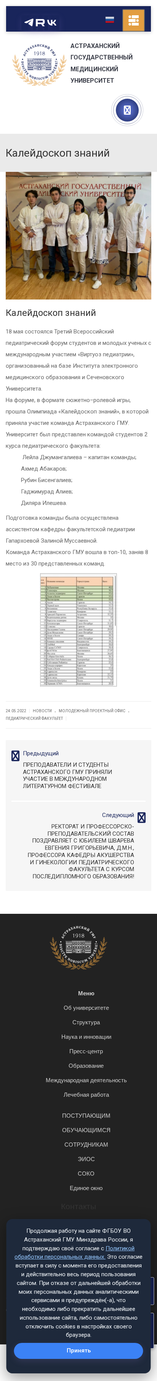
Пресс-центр (86, 1051)
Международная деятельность (86, 1080)
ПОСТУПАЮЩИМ (86, 1115)
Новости (42, 711)
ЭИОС (86, 1159)
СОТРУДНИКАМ (86, 1144)
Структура (86, 1022)
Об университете (86, 1008)
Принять (79, 1350)
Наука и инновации (86, 1036)
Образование (86, 1065)
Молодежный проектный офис (92, 711)
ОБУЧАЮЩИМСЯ (86, 1130)
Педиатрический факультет (34, 718)
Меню (86, 993)
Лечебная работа (86, 1094)
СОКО (86, 1173)
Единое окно (86, 1188)
